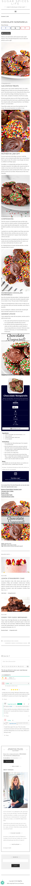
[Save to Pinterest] (25, 28)
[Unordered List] (13, 666)
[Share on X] (15, 28)
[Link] (19, 666)
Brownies (3, 630)
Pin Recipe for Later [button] (16, 428)
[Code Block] (17, 666)
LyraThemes (21, 883)
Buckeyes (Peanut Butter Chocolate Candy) (11, 489)
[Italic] (5, 666)
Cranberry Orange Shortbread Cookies (16, 643)
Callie (11, 706)
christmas (12, 546)
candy (5, 546)
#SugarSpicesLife (22, 479)
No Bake (14, 544)
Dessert (11, 544)
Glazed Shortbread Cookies (7, 496)
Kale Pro (20, 881)
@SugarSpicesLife (12, 479)
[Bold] (3, 666)
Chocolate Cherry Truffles (7, 491)
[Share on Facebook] (5, 28)
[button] (13, 402)
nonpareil (21, 546)
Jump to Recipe (6, 33)
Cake (2, 593)
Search (15, 865)
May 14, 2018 (3, 575)
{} (20, 666)
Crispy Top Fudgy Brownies (14, 617)
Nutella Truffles (5, 493)
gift (18, 546)
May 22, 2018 (3, 614)
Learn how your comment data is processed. (14, 670)
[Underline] (7, 666)
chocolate (8, 546)
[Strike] (9, 666)
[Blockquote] (15, 666)
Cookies (8, 544)
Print (16, 407)
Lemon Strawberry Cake (12, 578)
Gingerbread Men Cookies (11, 641)
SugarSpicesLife (8, 543)
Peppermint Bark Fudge (6, 494)
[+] (23, 666)
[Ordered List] (11, 666)
